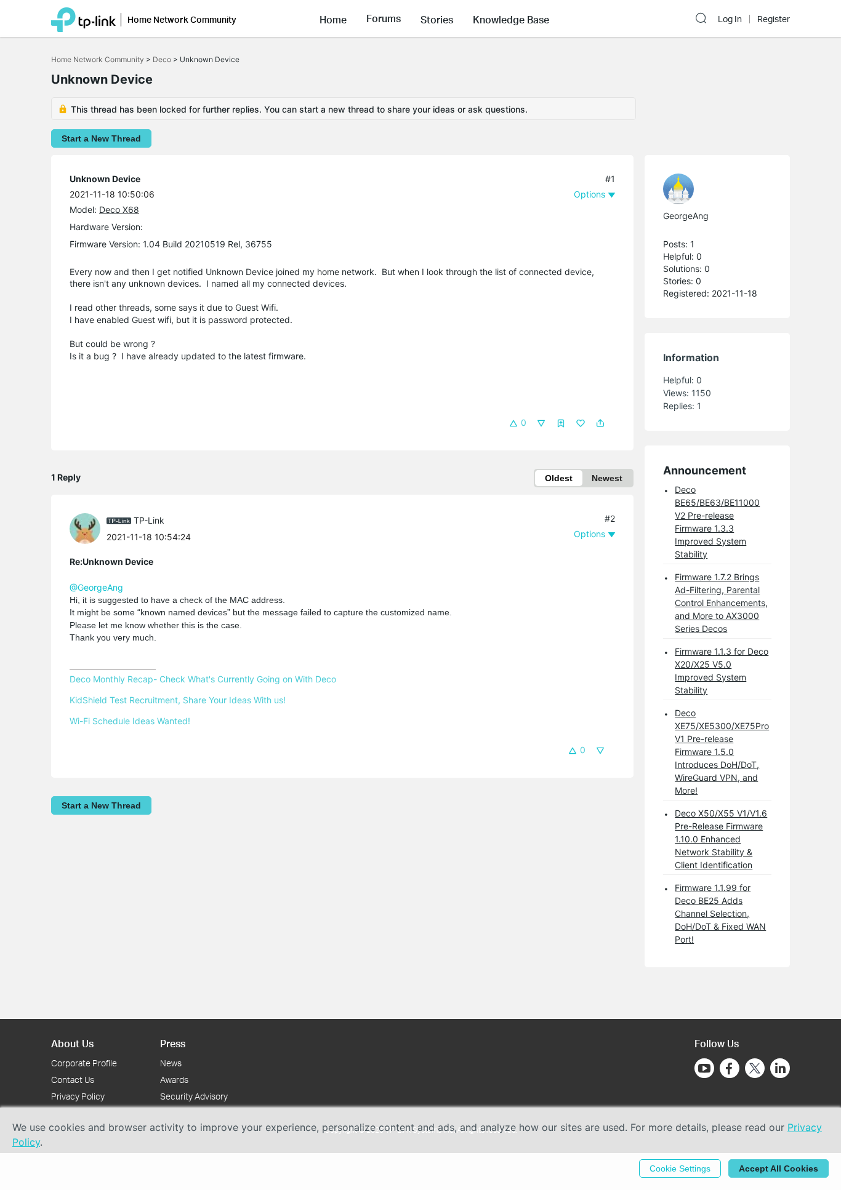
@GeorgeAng (96, 587)
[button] (333, 18)
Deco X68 (119, 209)
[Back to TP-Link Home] (83, 18)
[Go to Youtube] (704, 1068)
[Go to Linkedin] (780, 1068)
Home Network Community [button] (181, 19)
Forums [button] (383, 18)
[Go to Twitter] (755, 1069)
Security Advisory (194, 1096)
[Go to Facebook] (729, 1068)
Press (172, 1043)
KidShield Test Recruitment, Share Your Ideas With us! (178, 700)
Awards (174, 1079)
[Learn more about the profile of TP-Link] (88, 527)
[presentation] (85, 528)
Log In (730, 19)
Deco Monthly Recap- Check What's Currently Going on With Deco (203, 679)
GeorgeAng (686, 215)
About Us (72, 1043)
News (171, 1063)
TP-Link (149, 520)
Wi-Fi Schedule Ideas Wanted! (130, 721)
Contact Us (72, 1079)
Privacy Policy (78, 1096)
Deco (162, 59)
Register (773, 19)
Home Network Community (97, 59)
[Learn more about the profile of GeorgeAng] (711, 189)
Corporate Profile (84, 1063)
